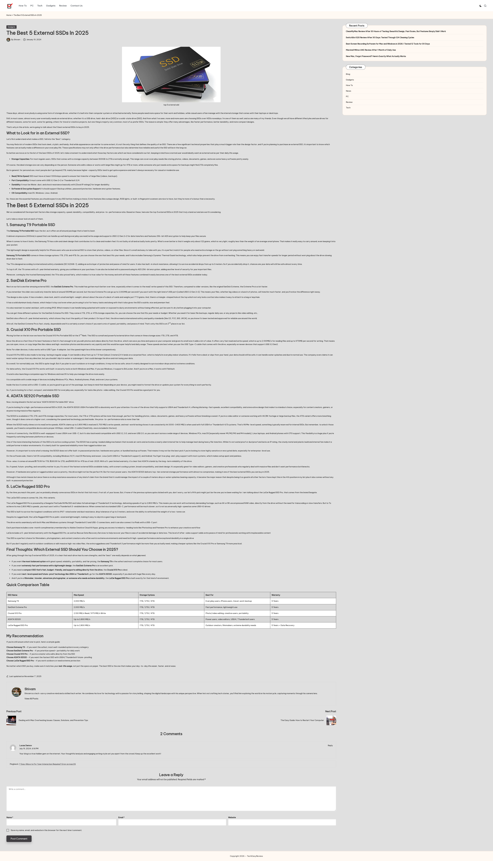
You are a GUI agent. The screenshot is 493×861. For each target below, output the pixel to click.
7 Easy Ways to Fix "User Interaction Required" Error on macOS (47, 764)
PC (347, 96)
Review (349, 102)
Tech (348, 107)
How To (349, 85)
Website (232, 817)
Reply (330, 745)
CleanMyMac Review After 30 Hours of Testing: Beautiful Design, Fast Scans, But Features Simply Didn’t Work (396, 31)
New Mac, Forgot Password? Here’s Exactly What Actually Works (376, 56)
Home (8, 15)
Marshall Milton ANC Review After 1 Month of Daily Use (371, 50)
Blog (348, 74)
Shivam (30, 689)
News (348, 91)
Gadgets (11, 27)
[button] (31, 698)
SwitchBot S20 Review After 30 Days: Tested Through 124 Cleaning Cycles (380, 37)
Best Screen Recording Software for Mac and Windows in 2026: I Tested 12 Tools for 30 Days (388, 44)
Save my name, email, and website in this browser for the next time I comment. (46, 830)
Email (121, 817)
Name (9, 817)
